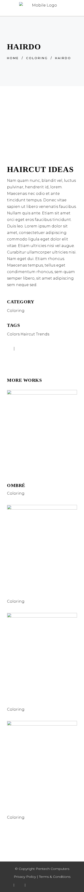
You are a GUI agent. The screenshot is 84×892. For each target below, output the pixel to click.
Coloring (37, 58)
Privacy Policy (25, 877)
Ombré (16, 485)
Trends (42, 334)
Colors (13, 334)
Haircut (28, 334)
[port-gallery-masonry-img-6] (42, 151)
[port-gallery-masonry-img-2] (42, 138)
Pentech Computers (52, 869)
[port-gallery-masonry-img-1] (42, 124)
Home (13, 58)
